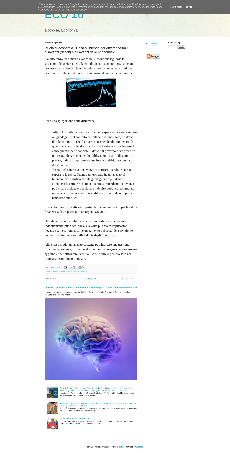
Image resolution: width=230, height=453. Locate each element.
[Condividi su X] (76, 267)
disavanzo (75, 271)
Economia (83, 271)
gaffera (122, 447)
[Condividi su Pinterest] (82, 267)
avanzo (56, 271)
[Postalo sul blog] (73, 267)
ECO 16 (64, 14)
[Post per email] (66, 267)
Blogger (139, 447)
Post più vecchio (129, 279)
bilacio (62, 271)
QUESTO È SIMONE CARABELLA (74, 419)
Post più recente (52, 279)
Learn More (176, 7)
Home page (91, 279)
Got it (189, 7)
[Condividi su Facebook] (79, 267)
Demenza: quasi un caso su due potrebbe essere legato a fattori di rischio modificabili (91, 287)
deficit (68, 271)
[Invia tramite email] (70, 267)
